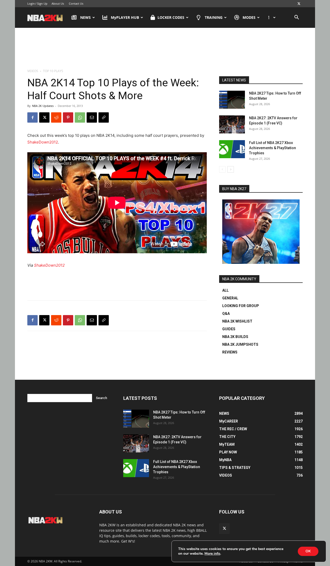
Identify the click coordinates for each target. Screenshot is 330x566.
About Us (58, 3)
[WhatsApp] (80, 117)
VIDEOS (32, 71)
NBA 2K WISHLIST (237, 321)
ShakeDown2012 (42, 142)
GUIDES (228, 329)
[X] (299, 3)
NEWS (85, 17)
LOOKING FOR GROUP (240, 306)
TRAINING (213, 17)
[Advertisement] (165, 48)
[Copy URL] (103, 117)
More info (212, 553)
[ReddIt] (56, 117)
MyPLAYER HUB (125, 17)
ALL (225, 290)
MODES (249, 17)
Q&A (226, 313)
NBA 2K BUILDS (235, 337)
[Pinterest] (68, 117)
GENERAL (230, 298)
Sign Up (42, 3)
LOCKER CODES (171, 17)
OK (308, 551)
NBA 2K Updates (43, 106)
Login (31, 3)
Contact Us (76, 3)
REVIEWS (229, 352)
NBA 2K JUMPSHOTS (240, 344)
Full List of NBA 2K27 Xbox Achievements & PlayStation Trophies (272, 148)
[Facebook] (32, 117)
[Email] (92, 117)
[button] (296, 17)
